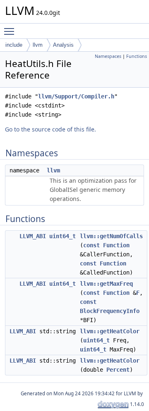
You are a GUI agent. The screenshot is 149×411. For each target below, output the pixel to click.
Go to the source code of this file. (50, 129)
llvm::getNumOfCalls (111, 236)
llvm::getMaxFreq (106, 283)
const (91, 245)
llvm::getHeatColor (109, 331)
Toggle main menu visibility (10, 31)
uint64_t (62, 236)
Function (116, 245)
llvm (38, 45)
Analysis (63, 45)
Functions (136, 56)
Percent (118, 369)
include (13, 45)
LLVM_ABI (32, 236)
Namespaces (108, 56)
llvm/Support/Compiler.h (76, 96)
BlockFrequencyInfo (109, 311)
